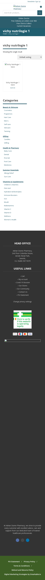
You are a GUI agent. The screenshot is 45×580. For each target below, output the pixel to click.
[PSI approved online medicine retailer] (23, 328)
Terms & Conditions (22, 566)
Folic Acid (7, 188)
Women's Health (10, 220)
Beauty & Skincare (10, 107)
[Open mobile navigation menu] (5, 6)
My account (23, 279)
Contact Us (23, 292)
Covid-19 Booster (23, 282)
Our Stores (23, 285)
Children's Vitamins (11, 185)
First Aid (7, 158)
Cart (23, 276)
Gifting (5, 136)
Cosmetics (8, 110)
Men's (6, 121)
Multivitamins (9, 205)
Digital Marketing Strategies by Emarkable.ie (22, 574)
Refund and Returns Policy (22, 570)
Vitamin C (7, 209)
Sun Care (7, 176)
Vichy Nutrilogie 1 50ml (12, 83)
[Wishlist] (35, 7)
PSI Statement (23, 295)
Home (5, 34)
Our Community (23, 289)
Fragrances (8, 114)
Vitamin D (7, 213)
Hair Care (7, 117)
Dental (6, 154)
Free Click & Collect (23, 23)
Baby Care (8, 151)
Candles (7, 139)
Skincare (7, 128)
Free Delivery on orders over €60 (24, 21)
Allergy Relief (9, 173)
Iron (5, 199)
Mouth (6, 202)
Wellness (7, 216)
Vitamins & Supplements (13, 181)
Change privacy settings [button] (22, 301)
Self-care (7, 124)
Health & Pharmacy (11, 148)
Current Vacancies (23, 26)
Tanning (7, 131)
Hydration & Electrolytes (13, 192)
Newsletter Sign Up (33, 1)
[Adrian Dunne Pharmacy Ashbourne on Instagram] (22, 540)
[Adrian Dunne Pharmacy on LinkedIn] (27, 540)
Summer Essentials (11, 170)
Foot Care (7, 161)
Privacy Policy (29, 561)
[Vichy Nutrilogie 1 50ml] (13, 72)
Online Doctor (23, 18)
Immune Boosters (10, 195)
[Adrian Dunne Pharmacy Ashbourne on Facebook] (17, 540)
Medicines (8, 165)
